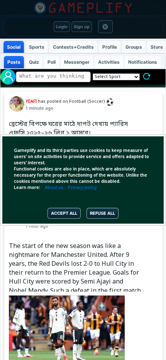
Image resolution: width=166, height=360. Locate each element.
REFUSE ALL (102, 213)
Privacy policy (82, 187)
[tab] (13, 47)
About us (54, 187)
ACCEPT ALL (64, 213)
